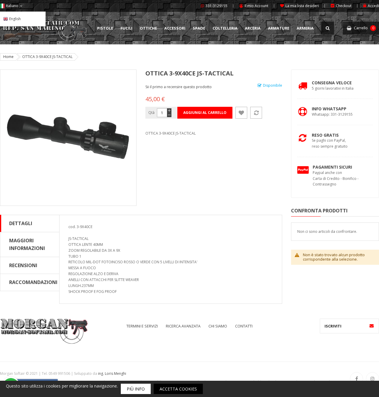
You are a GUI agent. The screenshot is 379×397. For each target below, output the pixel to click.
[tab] (30, 223)
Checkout (343, 5)
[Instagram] (372, 378)
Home (8, 56)
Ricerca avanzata (183, 326)
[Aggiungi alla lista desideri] (241, 113)
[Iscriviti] (371, 326)
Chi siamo (217, 326)
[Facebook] (356, 378)
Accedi (373, 5)
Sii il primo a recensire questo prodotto (178, 86)
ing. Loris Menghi (112, 373)
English (15, 18)
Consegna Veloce (332, 82)
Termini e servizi (142, 326)
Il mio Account (256, 5)
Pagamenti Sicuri (332, 167)
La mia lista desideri (302, 5)
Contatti (244, 326)
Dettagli (20, 223)
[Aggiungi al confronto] (256, 113)
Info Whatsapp (329, 109)
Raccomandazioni (33, 282)
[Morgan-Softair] (44, 330)
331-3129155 (216, 5)
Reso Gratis (325, 135)
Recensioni (23, 265)
